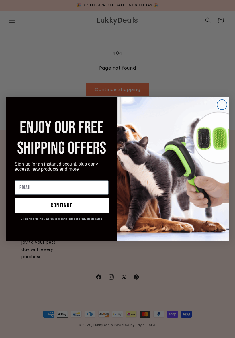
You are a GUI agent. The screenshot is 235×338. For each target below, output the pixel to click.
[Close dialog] (222, 105)
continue (62, 205)
